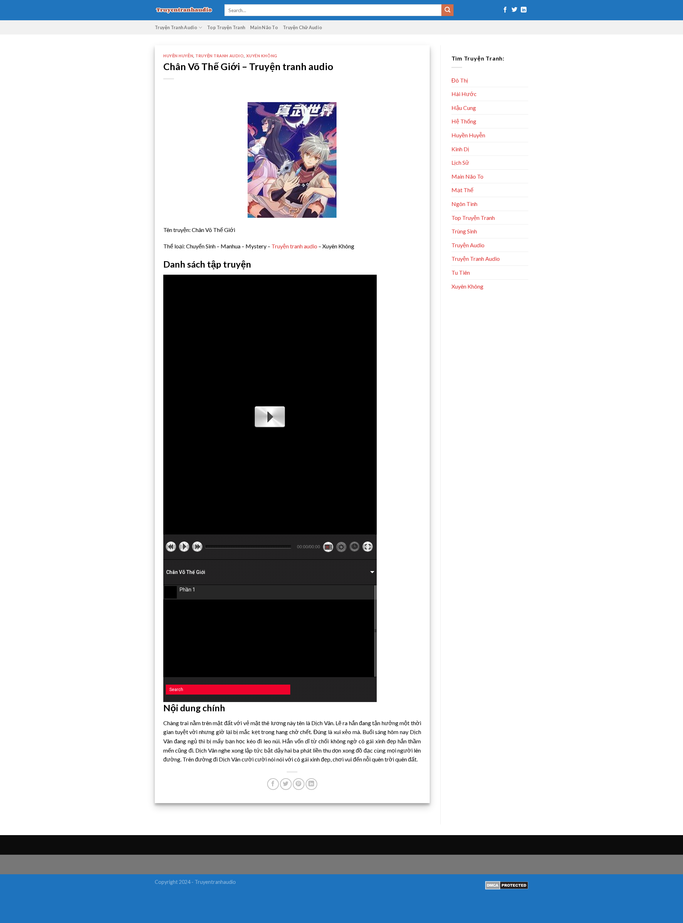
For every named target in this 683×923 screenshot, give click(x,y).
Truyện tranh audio (294, 246)
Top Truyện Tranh (226, 27)
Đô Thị (459, 80)
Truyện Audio (468, 245)
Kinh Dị (460, 149)
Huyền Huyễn (178, 55)
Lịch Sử (460, 162)
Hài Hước (464, 93)
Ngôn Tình (464, 203)
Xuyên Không (261, 55)
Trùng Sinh (464, 231)
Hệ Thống (463, 121)
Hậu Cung (463, 107)
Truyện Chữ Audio (302, 27)
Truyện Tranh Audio (176, 27)
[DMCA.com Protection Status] (506, 884)
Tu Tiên (460, 272)
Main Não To (264, 27)
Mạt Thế (462, 189)
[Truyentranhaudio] (184, 10)
